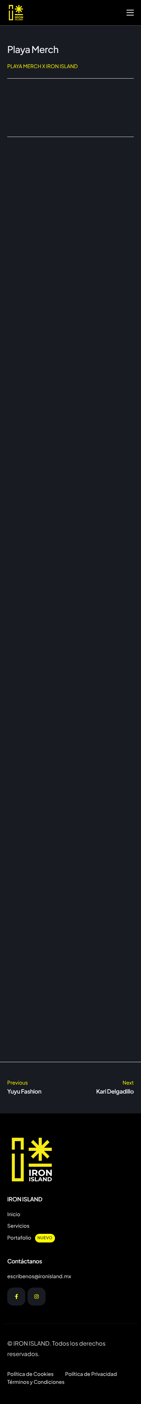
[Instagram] (36, 1297)
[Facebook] (16, 1297)
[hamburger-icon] (130, 13)
